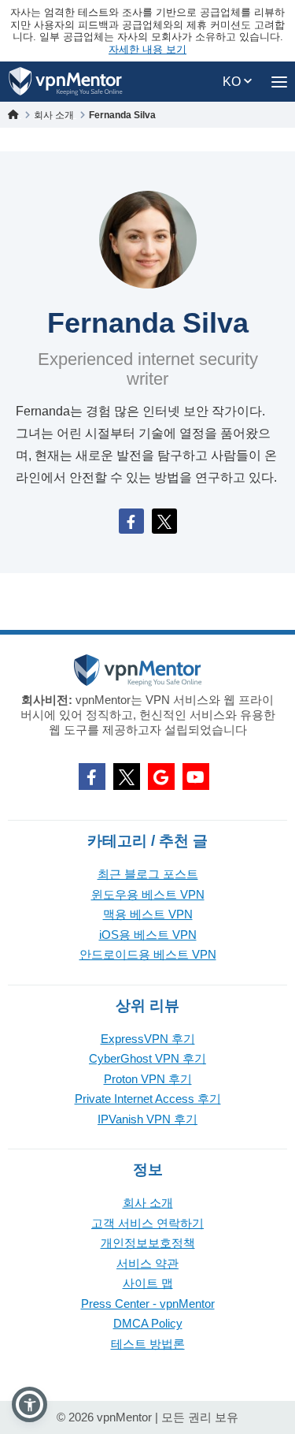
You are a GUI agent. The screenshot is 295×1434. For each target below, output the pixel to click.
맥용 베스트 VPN (148, 914)
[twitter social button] (126, 776)
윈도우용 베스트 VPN (148, 894)
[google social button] (161, 776)
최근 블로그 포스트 (148, 874)
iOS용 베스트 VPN (148, 934)
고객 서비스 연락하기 (147, 1223)
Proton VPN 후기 (148, 1079)
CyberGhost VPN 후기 (147, 1058)
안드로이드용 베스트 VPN (147, 954)
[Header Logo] (66, 81)
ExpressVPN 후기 (148, 1038)
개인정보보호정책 (148, 1243)
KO (233, 81)
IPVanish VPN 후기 (147, 1119)
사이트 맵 (148, 1283)
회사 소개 (148, 1202)
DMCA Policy (148, 1323)
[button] (29, 1404)
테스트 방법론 (148, 1343)
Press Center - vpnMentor (148, 1303)
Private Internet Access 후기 (148, 1098)
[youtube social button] (196, 776)
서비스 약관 (147, 1263)
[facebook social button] (92, 776)
